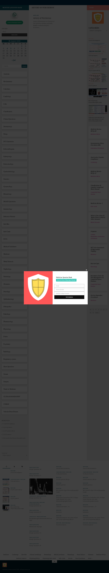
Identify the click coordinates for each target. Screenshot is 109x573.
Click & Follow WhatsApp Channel (66, 280)
